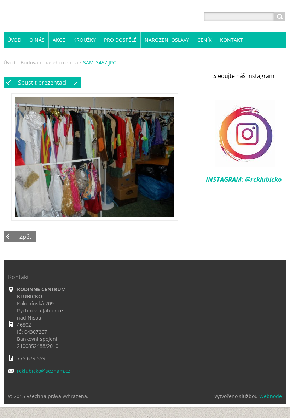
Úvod (10, 62)
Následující (75, 82)
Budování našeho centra (49, 62)
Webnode (270, 396)
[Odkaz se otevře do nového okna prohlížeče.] (94, 157)
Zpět (25, 237)
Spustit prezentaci (42, 82)
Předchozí (9, 82)
